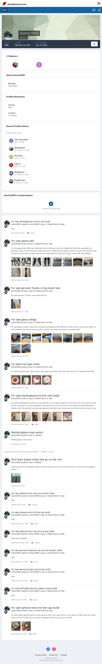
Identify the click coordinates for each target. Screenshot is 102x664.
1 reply (31, 233)
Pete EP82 (18, 156)
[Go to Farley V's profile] (11, 165)
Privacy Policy (41, 655)
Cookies (63, 655)
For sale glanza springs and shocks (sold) (31, 569)
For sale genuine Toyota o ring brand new (35, 288)
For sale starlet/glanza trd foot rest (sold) (30, 221)
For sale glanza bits (22, 240)
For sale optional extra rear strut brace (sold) (32, 493)
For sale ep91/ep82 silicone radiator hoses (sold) (34, 588)
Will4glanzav (19, 172)
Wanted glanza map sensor (27, 432)
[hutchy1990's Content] (94, 44)
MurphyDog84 (9, 452)
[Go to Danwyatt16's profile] (39, 65)
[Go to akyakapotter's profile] (11, 149)
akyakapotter (19, 148)
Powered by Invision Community (51, 660)
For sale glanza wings (23, 319)
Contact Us (53, 655)
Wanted (38, 435)
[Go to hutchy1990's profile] (7, 223)
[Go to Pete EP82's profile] (11, 157)
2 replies (33, 505)
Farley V (17, 164)
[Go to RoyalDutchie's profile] (11, 181)
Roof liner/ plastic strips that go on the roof (36, 459)
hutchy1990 (16, 224)
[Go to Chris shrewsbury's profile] (11, 141)
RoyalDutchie (19, 180)
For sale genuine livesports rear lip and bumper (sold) (36, 550)
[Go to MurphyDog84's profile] (15, 65)
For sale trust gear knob (25, 364)
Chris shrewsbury (21, 140)
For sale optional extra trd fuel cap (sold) (30, 512)
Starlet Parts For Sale (56, 224)
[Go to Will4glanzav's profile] (11, 173)
